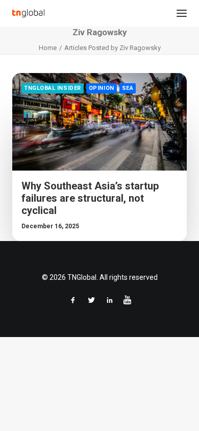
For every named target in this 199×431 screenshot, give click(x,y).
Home (48, 48)
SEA (128, 88)
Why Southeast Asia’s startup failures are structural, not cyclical (90, 198)
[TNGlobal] (28, 13)
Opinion (101, 88)
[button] (181, 13)
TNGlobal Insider (52, 88)
